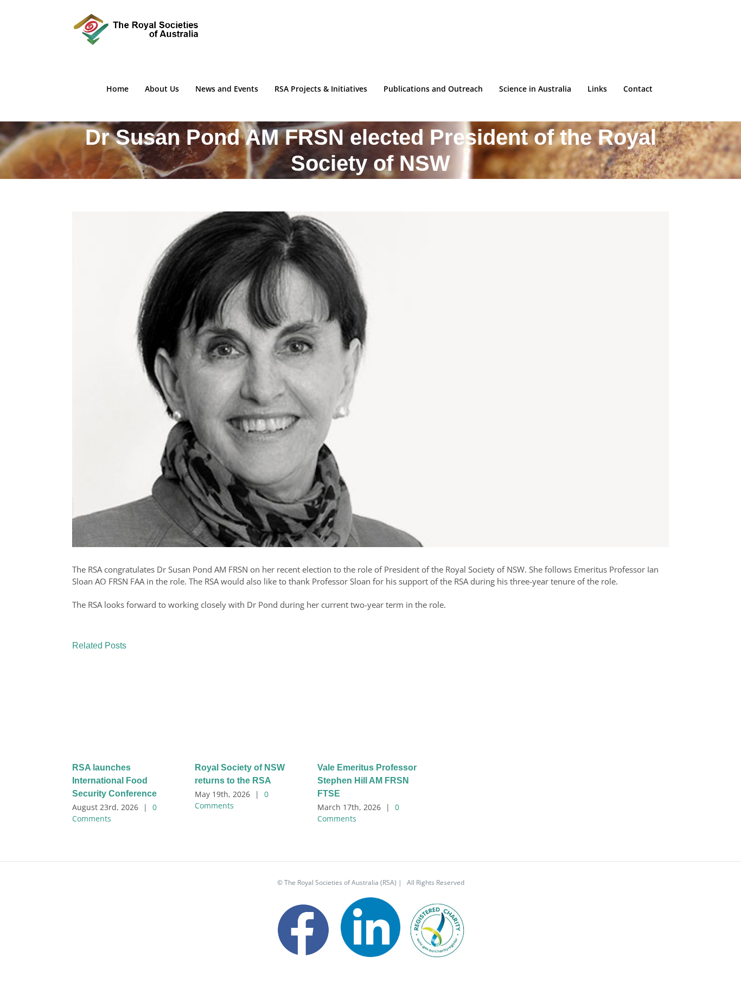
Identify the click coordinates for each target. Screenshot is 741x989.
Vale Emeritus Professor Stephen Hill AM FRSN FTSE (367, 780)
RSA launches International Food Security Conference (114, 780)
